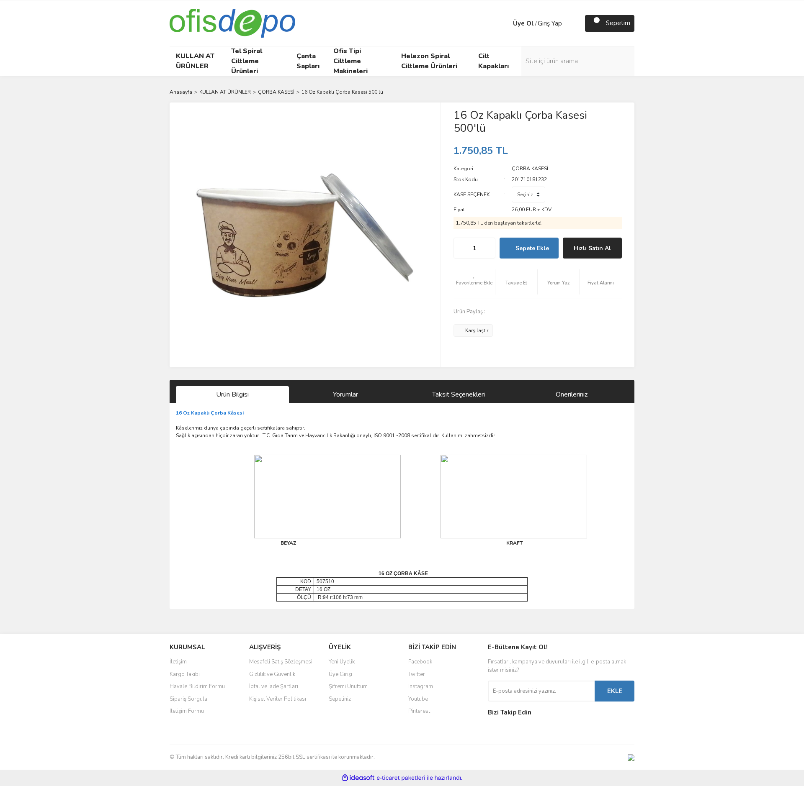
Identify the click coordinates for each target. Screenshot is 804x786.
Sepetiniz (340, 699)
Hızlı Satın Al (592, 248)
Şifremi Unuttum (348, 686)
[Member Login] (504, 23)
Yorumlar (345, 394)
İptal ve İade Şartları (273, 686)
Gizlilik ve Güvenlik (272, 674)
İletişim (178, 662)
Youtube (418, 699)
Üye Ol (523, 23)
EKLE (614, 691)
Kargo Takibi (185, 674)
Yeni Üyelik (342, 662)
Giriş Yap (550, 23)
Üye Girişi (340, 674)
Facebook (420, 662)
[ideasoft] (358, 778)
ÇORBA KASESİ (530, 168)
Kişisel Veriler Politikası (277, 699)
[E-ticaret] (400, 778)
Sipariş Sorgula (188, 699)
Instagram (420, 686)
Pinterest (419, 711)
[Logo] (232, 22)
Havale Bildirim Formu (197, 686)
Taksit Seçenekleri (458, 394)
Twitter (416, 674)
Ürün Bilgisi (232, 394)
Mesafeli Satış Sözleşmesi (280, 662)
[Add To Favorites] (474, 281)
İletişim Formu (187, 711)
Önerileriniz (572, 394)
